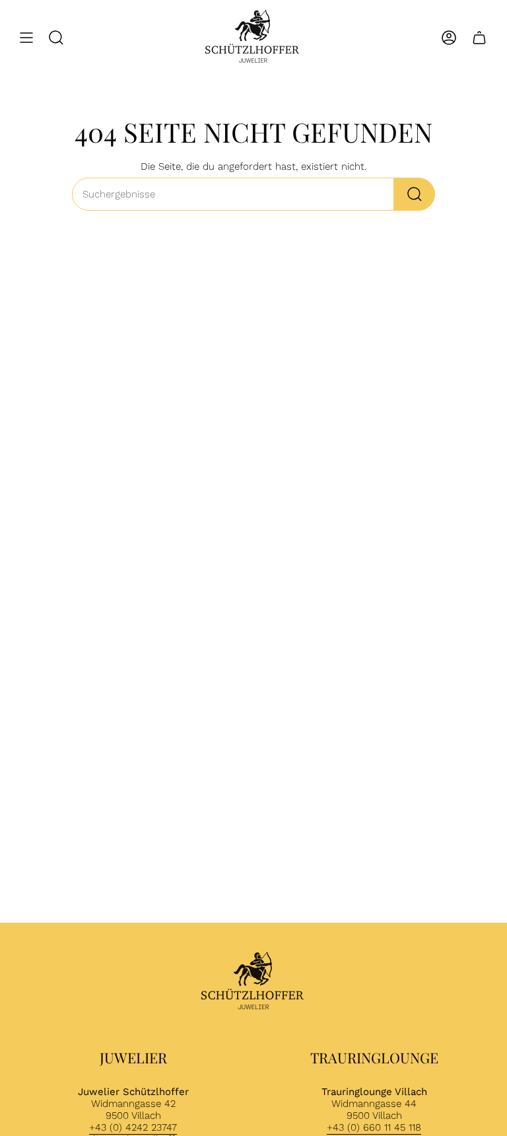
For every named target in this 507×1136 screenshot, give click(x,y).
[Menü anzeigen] (26, 38)
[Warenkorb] (479, 38)
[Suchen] (414, 194)
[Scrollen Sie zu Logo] (253, 982)
